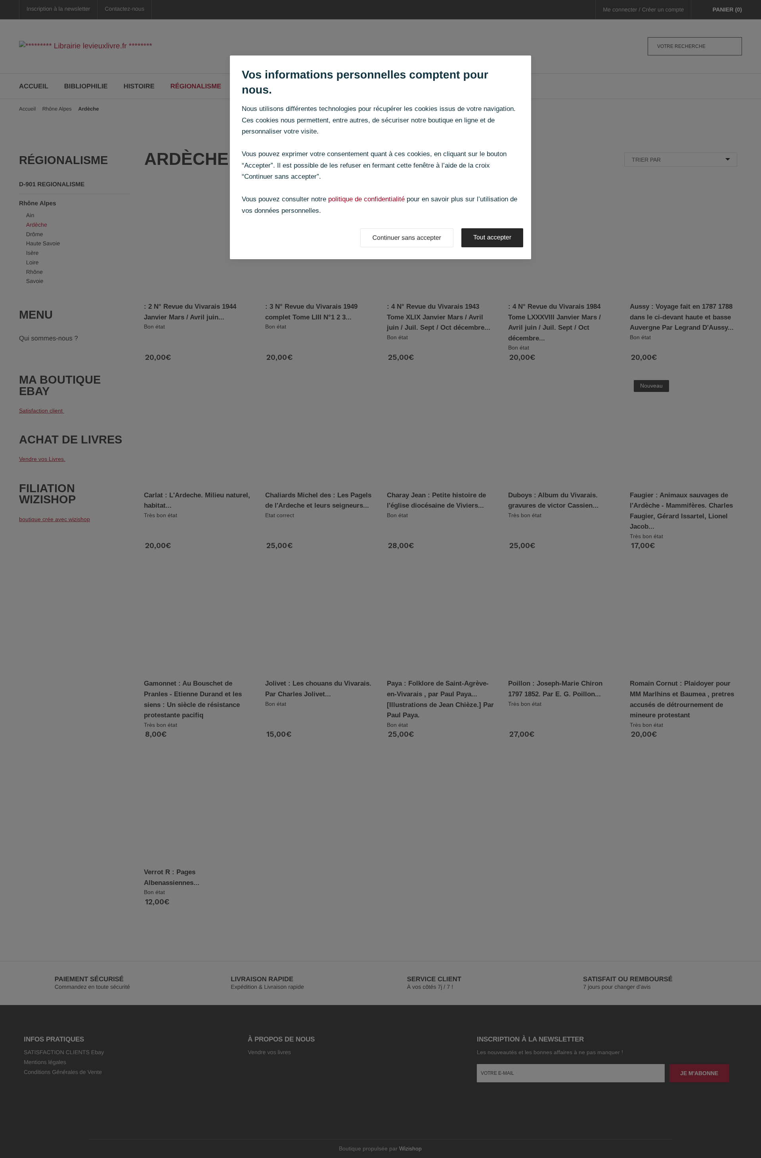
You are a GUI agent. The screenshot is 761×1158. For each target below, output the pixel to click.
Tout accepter (492, 237)
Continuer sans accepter (407, 238)
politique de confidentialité (366, 199)
